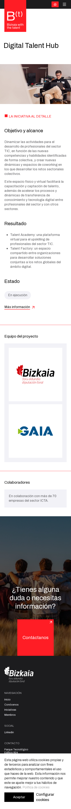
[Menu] (64, 4)
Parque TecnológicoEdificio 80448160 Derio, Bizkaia (16, 752)
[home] (15, 20)
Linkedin (9, 732)
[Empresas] (55, 4)
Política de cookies (36, 787)
